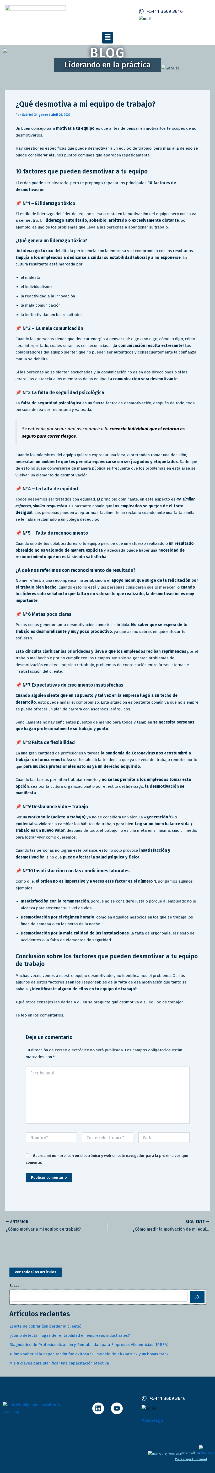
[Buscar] (197, 1297)
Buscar (15, 1286)
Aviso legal (153, 1420)
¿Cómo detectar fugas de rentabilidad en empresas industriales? (69, 1335)
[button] (107, 38)
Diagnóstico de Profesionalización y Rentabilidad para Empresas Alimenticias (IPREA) (88, 1344)
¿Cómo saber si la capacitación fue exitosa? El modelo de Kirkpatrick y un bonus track (89, 1354)
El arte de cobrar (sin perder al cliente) (45, 1326)
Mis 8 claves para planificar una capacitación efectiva (59, 1363)
